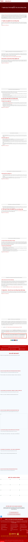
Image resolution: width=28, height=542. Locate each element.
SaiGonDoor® (8, 1)
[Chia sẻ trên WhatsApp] (10, 340)
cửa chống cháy (6, 22)
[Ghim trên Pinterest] (15, 340)
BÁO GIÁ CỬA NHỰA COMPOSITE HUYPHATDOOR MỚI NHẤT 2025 (10, 410)
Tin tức (14, 6)
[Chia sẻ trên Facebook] (12, 340)
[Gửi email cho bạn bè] (14, 340)
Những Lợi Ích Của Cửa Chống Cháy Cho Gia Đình (13, 56)
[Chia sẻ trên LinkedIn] (17, 340)
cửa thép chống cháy (10, 103)
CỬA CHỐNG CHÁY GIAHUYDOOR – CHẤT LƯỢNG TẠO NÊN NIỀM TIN (10, 449)
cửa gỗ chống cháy (20, 210)
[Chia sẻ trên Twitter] (13, 340)
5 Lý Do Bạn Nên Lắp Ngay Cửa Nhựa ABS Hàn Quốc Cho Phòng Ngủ (10, 429)
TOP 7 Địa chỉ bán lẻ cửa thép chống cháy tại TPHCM (14, 327)
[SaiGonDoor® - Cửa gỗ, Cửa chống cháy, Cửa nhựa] (2, 1)
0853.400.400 (2, 541)
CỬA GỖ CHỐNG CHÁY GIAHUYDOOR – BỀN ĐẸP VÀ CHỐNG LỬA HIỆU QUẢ (11, 390)
